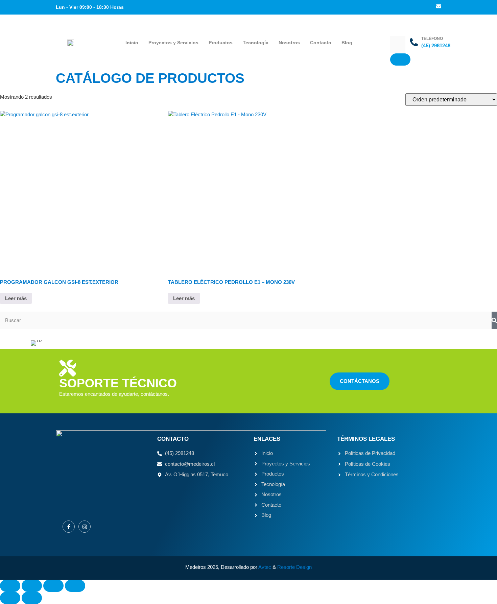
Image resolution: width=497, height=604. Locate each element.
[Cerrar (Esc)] (75, 586)
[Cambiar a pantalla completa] (32, 586)
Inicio (131, 42)
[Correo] (438, 7)
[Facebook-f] (69, 527)
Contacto (320, 42)
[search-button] (400, 59)
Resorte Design (294, 567)
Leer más (16, 298)
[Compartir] (53, 586)
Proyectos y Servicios (173, 42)
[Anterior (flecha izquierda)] (10, 598)
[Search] (494, 321)
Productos (221, 42)
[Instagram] (84, 527)
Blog (346, 42)
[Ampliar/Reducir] (10, 586)
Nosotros (289, 42)
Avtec (264, 567)
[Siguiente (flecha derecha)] (32, 598)
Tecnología (255, 42)
